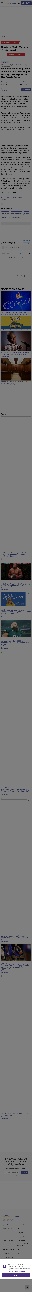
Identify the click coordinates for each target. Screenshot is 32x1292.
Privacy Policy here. (19, 1271)
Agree (16, 1275)
